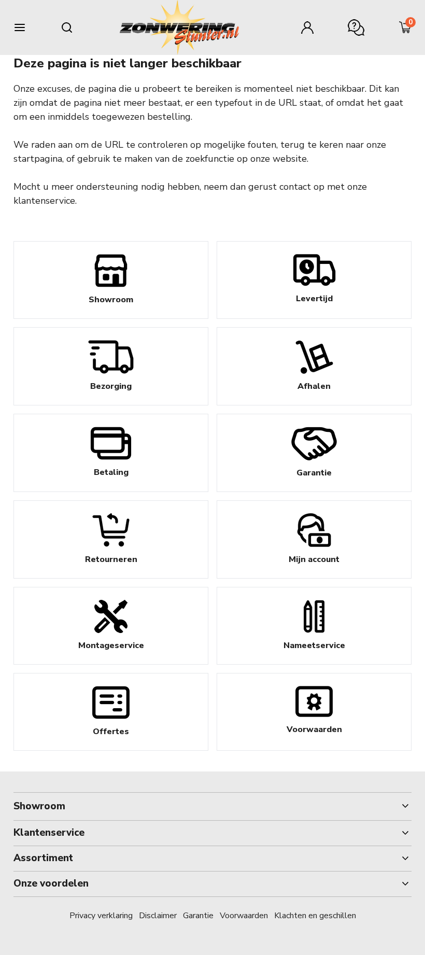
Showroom (39, 806)
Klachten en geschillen (315, 915)
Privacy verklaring (101, 915)
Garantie (198, 915)
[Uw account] (307, 27)
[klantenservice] (356, 27)
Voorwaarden (244, 915)
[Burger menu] (19, 27)
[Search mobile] (67, 27)
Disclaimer (158, 915)
